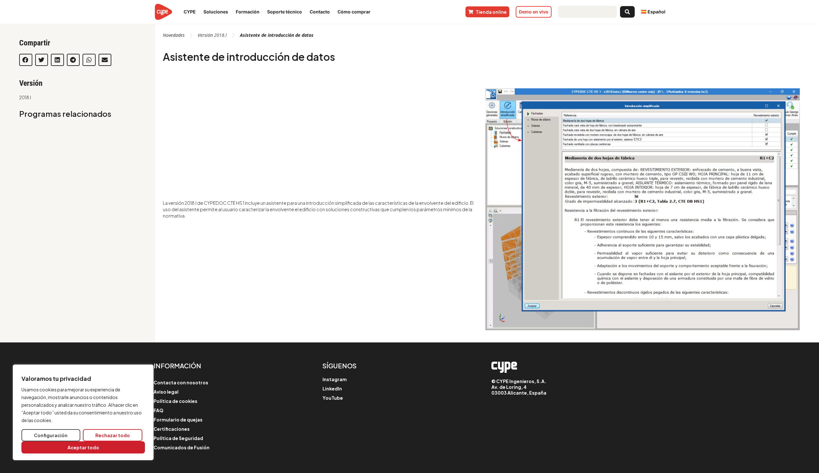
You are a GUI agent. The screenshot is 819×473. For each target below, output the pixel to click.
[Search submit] (627, 12)
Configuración (51, 435)
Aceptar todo (83, 447)
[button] (25, 60)
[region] (83, 412)
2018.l (25, 97)
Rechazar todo (112, 435)
